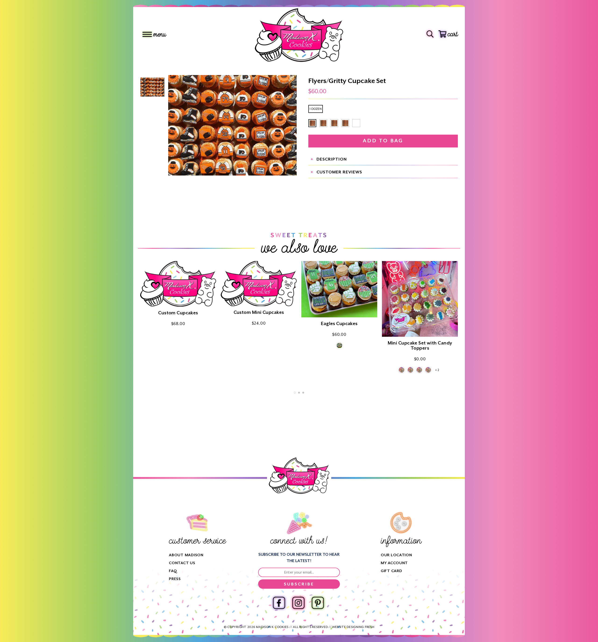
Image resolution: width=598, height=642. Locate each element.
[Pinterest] (318, 602)
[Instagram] (298, 602)
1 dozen (316, 109)
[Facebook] (279, 602)
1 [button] (295, 393)
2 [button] (299, 393)
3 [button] (303, 393)
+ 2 (437, 370)
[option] (232, 125)
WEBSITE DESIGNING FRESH (353, 627)
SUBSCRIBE (299, 584)
